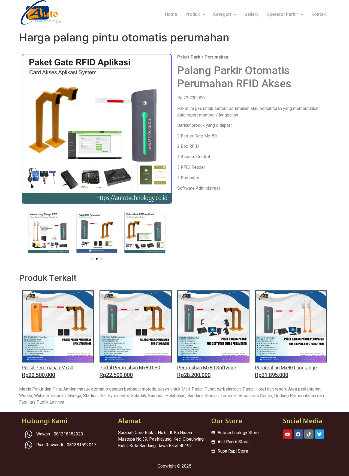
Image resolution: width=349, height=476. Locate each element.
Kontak (318, 14)
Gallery (251, 14)
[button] (30, 233)
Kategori (222, 14)
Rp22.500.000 (116, 375)
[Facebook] (298, 434)
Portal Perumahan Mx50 (47, 367)
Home (171, 14)
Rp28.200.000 (193, 375)
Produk (192, 14)
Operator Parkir (282, 14)
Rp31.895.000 (271, 375)
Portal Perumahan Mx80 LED (130, 367)
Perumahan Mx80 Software (206, 367)
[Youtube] (287, 434)
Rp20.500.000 (38, 375)
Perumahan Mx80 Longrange (286, 367)
